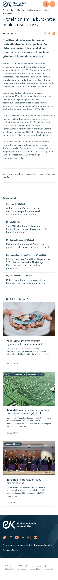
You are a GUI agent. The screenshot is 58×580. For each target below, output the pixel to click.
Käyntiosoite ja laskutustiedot (17, 545)
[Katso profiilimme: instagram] (29, 537)
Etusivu (6, 10)
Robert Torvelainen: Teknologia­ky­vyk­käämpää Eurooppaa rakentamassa (26, 281)
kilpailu (49, 174)
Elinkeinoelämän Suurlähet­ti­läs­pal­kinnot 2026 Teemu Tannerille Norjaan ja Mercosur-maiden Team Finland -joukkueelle (28, 264)
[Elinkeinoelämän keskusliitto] (19, 524)
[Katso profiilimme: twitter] (4, 537)
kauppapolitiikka (34, 174)
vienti (6, 177)
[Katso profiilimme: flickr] (35, 537)
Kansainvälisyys (14, 255)
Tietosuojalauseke (43, 545)
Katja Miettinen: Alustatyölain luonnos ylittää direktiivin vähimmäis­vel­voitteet (27, 246)
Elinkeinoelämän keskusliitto (15, 4)
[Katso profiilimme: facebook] (23, 537)
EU (7, 222)
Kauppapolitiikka (35, 375)
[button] (46, 4)
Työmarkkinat (16, 240)
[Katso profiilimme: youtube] (17, 537)
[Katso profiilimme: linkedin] (11, 537)
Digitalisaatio (13, 275)
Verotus (10, 204)
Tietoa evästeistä (11, 550)
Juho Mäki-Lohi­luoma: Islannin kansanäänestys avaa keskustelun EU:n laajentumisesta (27, 229)
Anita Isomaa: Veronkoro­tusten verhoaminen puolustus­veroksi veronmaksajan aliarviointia (23, 211)
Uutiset (14, 10)
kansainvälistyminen (13, 174)
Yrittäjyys (29, 255)
